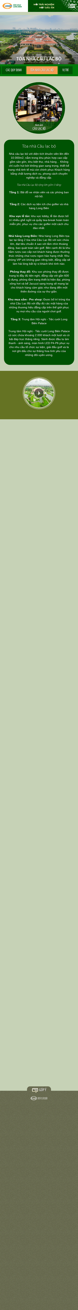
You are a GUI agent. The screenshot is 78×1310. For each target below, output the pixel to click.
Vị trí (65, 70)
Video (39, 393)
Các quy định (14, 70)
